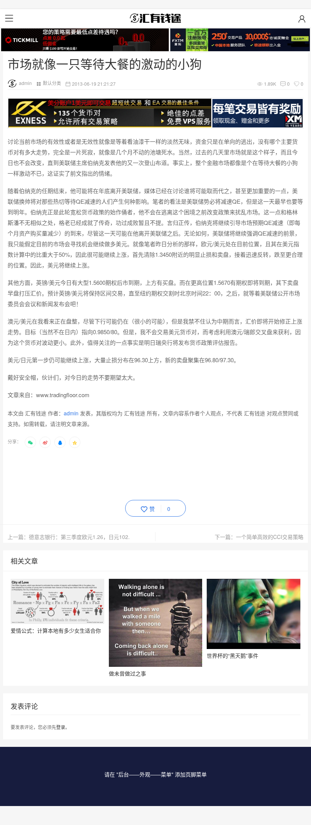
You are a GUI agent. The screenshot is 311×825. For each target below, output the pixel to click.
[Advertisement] (146, 473)
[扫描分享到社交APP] (30, 442)
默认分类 (52, 83)
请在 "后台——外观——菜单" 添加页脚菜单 (155, 774)
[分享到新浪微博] (45, 442)
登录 (60, 727)
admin (25, 83)
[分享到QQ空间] (74, 442)
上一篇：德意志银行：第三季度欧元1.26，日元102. (69, 537)
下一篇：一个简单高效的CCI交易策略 (259, 537)
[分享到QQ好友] (60, 442)
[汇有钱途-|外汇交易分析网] (155, 18)
